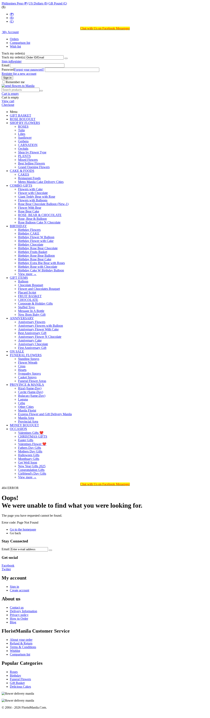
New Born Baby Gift (32, 314)
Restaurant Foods (29, 178)
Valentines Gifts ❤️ (30, 432)
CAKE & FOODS (22, 170)
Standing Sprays (28, 359)
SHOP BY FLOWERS (25, 123)
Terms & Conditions (23, 647)
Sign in (6, 61)
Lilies (21, 134)
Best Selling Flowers (31, 163)
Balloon (23, 281)
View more (27, 274)
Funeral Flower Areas (32, 381)
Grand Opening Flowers (34, 167)
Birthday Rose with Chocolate (37, 266)
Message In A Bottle (31, 311)
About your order (21, 639)
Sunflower (25, 137)
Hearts (22, 370)
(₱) (12, 14)
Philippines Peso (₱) (15, 3)
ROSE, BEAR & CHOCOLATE (40, 215)
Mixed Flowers (28, 159)
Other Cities (26, 406)
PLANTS (24, 156)
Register (16, 61)
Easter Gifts (25, 440)
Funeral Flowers (20, 679)
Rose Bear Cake (28, 211)
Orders (14, 39)
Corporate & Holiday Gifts (35, 303)
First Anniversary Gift (32, 347)
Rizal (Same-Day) (29, 388)
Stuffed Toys (26, 307)
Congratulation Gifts (31, 470)
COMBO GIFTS (21, 185)
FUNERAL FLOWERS (26, 355)
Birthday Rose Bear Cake (34, 259)
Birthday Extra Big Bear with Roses (41, 263)
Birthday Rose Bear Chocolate (38, 248)
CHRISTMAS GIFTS (32, 436)
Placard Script (27, 292)
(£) (12, 21)
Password (8, 69)
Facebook (8, 565)
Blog (13, 622)
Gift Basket (17, 683)
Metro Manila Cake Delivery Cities (41, 182)
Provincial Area (28, 421)
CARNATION (28, 145)
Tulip (21, 130)
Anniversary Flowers (31, 322)
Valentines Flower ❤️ (32, 444)
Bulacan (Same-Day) (31, 395)
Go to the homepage (23, 529)
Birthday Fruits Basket (32, 252)
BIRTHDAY (18, 226)
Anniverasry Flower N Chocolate (39, 336)
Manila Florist (27, 410)
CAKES (23, 174)
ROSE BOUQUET (22, 119)
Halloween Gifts (28, 455)
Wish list (15, 46)
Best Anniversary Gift (32, 333)
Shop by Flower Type (32, 152)
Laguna (23, 399)
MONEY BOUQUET (24, 425)
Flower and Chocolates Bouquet (39, 288)
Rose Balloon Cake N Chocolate (39, 222)
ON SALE (17, 351)
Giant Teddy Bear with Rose (36, 196)
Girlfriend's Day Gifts (32, 473)
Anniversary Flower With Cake (38, 329)
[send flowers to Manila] (18, 85)
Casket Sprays (27, 377)
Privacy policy (19, 615)
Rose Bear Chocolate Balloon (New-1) (43, 204)
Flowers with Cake (30, 189)
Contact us (17, 607)
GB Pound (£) (57, 3)
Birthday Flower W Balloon (36, 237)
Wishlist (15, 650)
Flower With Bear (29, 207)
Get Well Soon (27, 462)
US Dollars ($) (38, 3)
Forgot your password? (29, 69)
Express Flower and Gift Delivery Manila (45, 414)
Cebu (21, 403)
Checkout (8, 105)
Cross (21, 366)
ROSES (23, 126)
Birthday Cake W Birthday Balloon (41, 270)
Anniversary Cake (30, 340)
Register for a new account (19, 73)
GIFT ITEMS (19, 277)
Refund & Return (21, 643)
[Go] (66, 58)
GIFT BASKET (20, 115)
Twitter (6, 569)
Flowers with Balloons (32, 200)
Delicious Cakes (20, 686)
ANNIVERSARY (22, 318)
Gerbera (23, 141)
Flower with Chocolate (33, 193)
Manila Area (26, 418)
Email (5, 65)
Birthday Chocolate (30, 244)
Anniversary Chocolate (33, 344)
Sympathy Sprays (29, 373)
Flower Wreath (27, 362)
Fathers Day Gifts (29, 447)
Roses (14, 672)
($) (12, 17)
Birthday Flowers (29, 229)
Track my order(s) (13, 57)
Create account (19, 590)
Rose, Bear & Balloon (32, 218)
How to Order (19, 618)
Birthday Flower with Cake (36, 241)
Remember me (15, 82)
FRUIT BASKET (30, 296)
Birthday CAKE (28, 233)
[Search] (41, 90)
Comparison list (20, 42)
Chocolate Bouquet (30, 285)
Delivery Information (23, 611)
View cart (8, 101)
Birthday (15, 675)
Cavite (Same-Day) (30, 392)
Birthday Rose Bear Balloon (36, 255)
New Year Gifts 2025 (32, 466)
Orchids (23, 148)
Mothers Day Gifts (30, 451)
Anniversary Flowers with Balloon (40, 325)
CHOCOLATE (28, 300)
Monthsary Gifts (28, 459)
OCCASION (18, 429)
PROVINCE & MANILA (27, 384)
